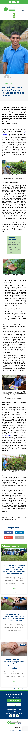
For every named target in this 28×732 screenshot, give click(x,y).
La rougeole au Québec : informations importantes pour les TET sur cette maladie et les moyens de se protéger (14, 664)
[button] (14, 14)
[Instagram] (13, 2)
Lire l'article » (14, 588)
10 (22, 688)
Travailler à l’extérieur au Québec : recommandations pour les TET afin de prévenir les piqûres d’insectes (14, 617)
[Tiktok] (18, 2)
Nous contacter (14, 711)
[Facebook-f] (10, 2)
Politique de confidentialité (14, 713)
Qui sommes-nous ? (14, 709)
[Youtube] (15, 2)
